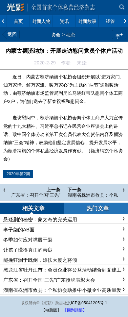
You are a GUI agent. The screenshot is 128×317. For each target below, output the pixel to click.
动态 (70, 34)
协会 (55, 34)
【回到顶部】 (75, 310)
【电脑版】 (51, 310)
